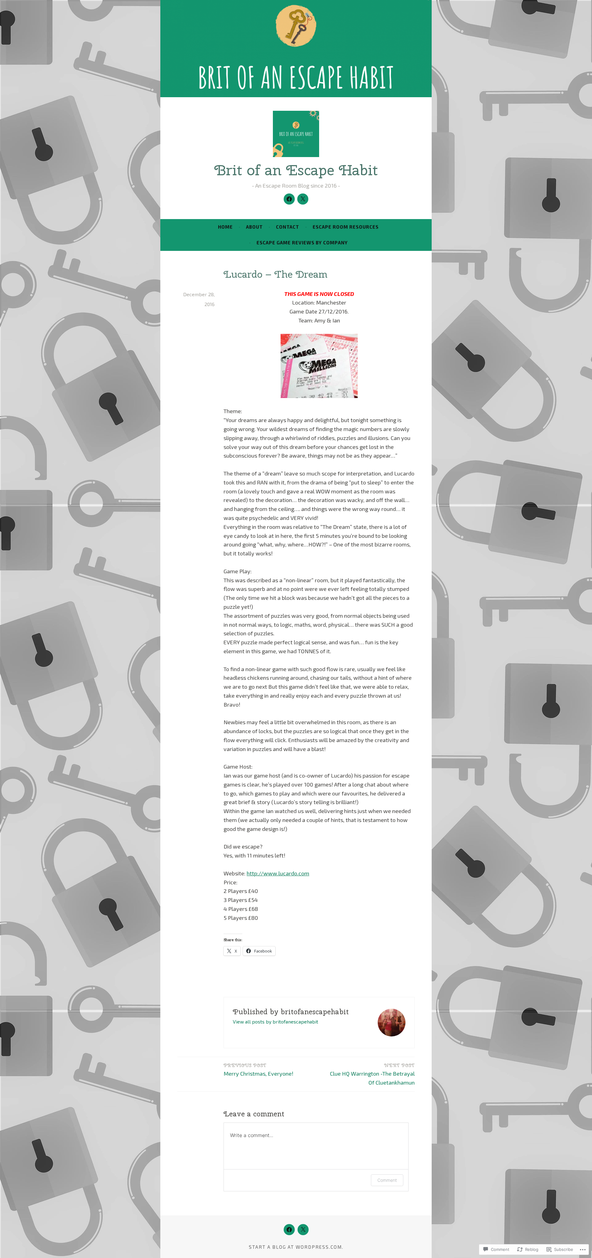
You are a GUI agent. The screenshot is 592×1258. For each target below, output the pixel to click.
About (254, 227)
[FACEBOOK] (289, 1230)
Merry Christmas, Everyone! (258, 1069)
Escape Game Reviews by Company (302, 242)
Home (225, 227)
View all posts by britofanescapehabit (275, 1021)
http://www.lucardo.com (278, 873)
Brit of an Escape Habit (296, 170)
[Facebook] (289, 199)
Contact (287, 227)
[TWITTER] (303, 1230)
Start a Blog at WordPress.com (295, 1247)
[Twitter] (303, 199)
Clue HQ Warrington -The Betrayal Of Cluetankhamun (372, 1074)
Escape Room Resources (346, 227)
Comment (387, 1180)
